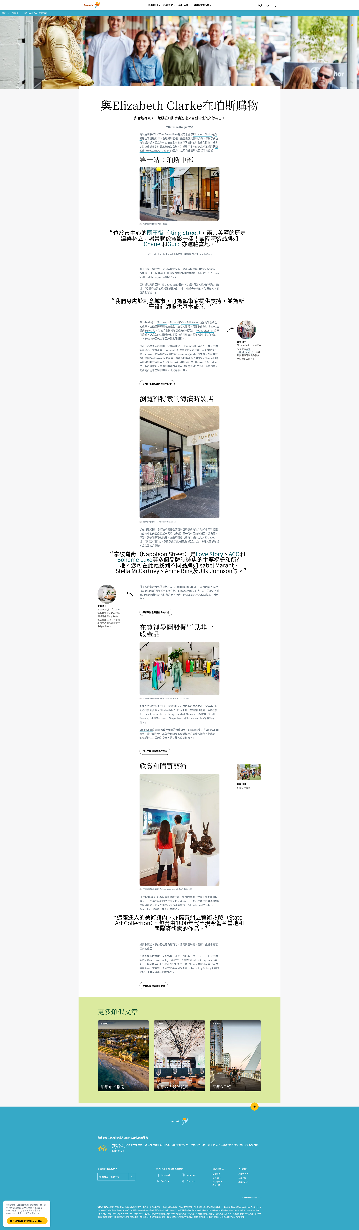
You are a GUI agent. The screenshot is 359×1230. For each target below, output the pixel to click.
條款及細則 (217, 1178)
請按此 (34, 1213)
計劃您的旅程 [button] (201, 5)
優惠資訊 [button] (153, 5)
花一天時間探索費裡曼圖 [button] (154, 751)
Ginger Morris (177, 718)
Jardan (149, 591)
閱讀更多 (117, 1151)
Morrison (162, 322)
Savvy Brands (175, 714)
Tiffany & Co (158, 277)
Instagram (191, 1175)
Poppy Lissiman (205, 330)
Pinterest (191, 1181)
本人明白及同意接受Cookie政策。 (27, 1221)
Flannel (174, 322)
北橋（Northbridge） (245, 350)
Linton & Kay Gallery (203, 960)
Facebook (165, 1175)
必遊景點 (15, 13)
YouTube (165, 1181)
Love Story (209, 554)
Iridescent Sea (195, 718)
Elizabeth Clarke (202, 134)
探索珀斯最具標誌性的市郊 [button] (155, 612)
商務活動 (242, 1178)
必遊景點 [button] (168, 5)
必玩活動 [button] (183, 5)
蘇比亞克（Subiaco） (167, 362)
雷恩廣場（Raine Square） (202, 269)
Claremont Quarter (186, 354)
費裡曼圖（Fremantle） (166, 350)
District (116, 609)
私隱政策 (216, 1174)
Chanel (153, 244)
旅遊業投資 (243, 1181)
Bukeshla (150, 330)
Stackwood (146, 730)
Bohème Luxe (134, 559)
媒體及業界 (243, 1174)
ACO (234, 554)
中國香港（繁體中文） (110, 1177)
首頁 (4, 13)
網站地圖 (216, 1185)
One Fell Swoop (190, 322)
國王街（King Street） (174, 232)
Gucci (174, 244)
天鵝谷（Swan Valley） (158, 960)
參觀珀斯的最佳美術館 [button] (153, 985)
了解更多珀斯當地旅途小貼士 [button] (157, 383)
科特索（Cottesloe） (193, 362)
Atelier (189, 714)
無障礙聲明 (217, 1181)
